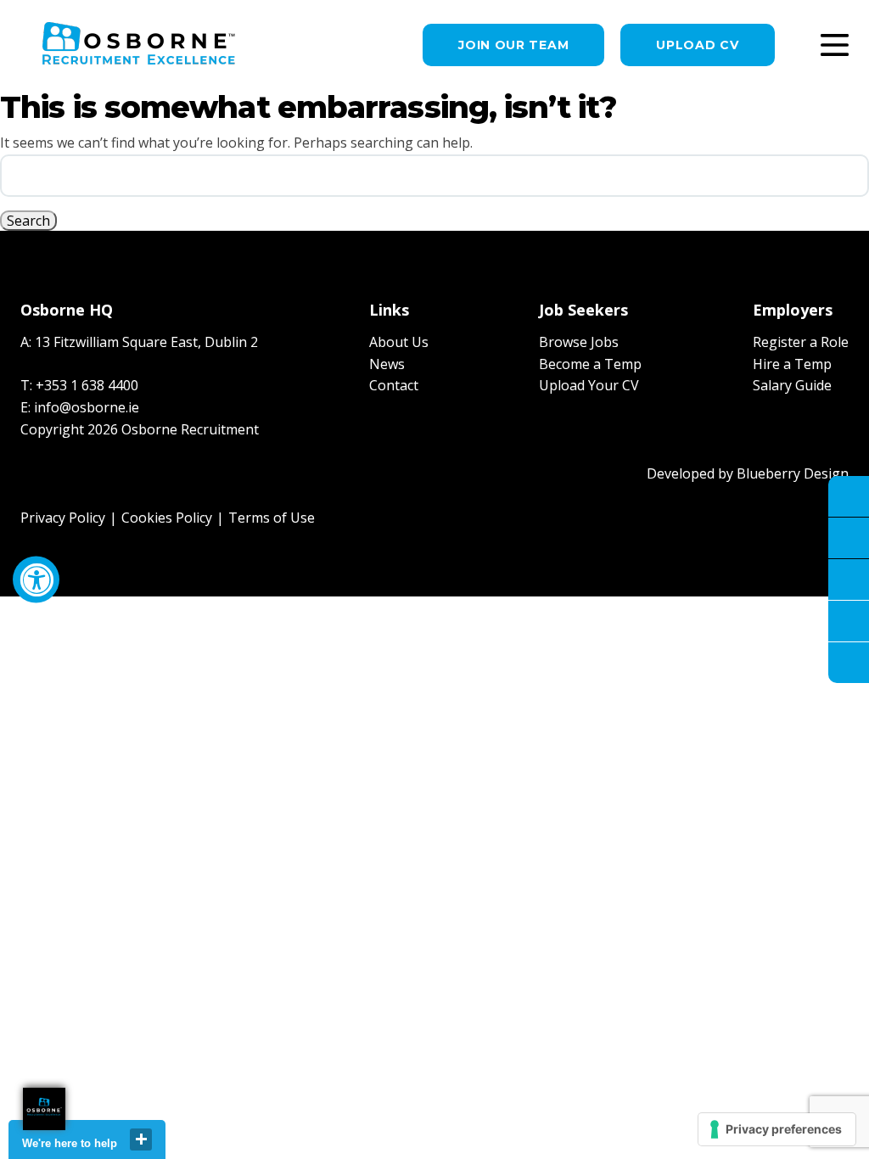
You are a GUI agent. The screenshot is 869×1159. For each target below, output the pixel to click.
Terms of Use (271, 517)
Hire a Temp (792, 364)
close (141, 1139)
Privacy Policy (62, 517)
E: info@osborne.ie (79, 407)
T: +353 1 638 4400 (79, 385)
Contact (393, 385)
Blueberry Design (793, 473)
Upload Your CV (589, 385)
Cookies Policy (166, 517)
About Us (399, 342)
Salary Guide (792, 385)
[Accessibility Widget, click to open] (36, 580)
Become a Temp (590, 364)
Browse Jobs (579, 342)
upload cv (697, 45)
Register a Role (801, 342)
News (387, 364)
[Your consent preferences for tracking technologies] (776, 1129)
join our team (513, 45)
